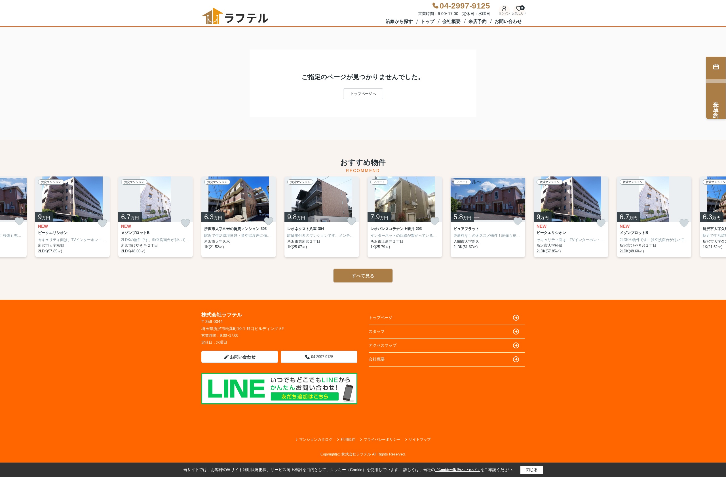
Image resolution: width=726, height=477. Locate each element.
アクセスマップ (382, 345)
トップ (427, 21)
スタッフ (377, 331)
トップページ (380, 317)
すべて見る (363, 275)
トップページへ (363, 93)
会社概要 (451, 21)
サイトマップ (420, 439)
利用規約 (348, 439)
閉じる (532, 469)
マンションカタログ (315, 439)
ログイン (504, 13)
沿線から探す (399, 21)
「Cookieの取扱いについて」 (457, 470)
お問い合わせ (508, 21)
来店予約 (477, 21)
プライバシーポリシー (382, 439)
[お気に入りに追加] (19, 221)
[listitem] (238, 216)
